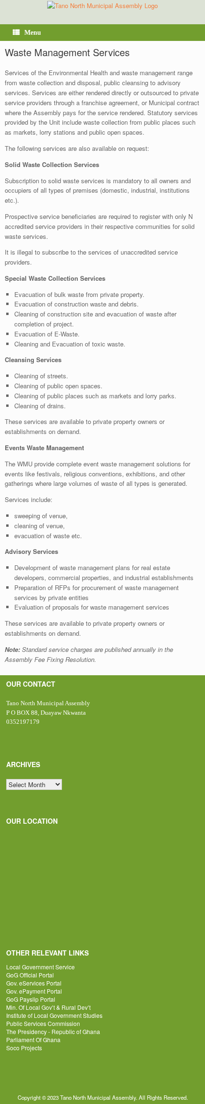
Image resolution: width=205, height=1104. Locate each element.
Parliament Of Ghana (33, 1039)
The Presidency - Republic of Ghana (53, 1031)
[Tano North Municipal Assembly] (102, 5)
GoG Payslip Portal (30, 999)
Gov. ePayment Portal (34, 991)
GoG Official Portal (30, 975)
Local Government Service (40, 967)
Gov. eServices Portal (34, 983)
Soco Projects (24, 1048)
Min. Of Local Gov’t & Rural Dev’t (48, 1007)
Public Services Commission (43, 1023)
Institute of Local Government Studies (54, 1015)
